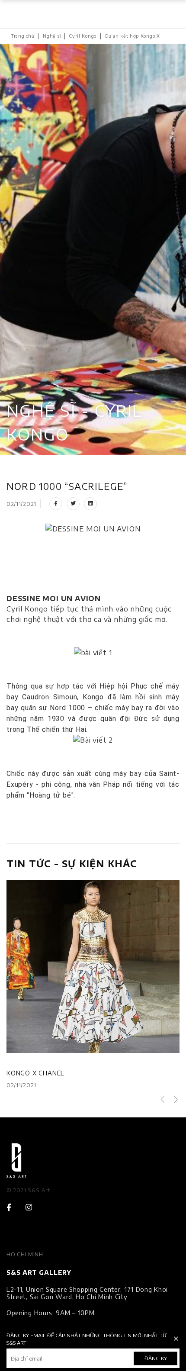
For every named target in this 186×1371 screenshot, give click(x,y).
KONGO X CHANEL (35, 1073)
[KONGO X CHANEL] (93, 966)
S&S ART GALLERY (38, 1272)
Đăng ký (155, 1358)
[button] (162, 1099)
